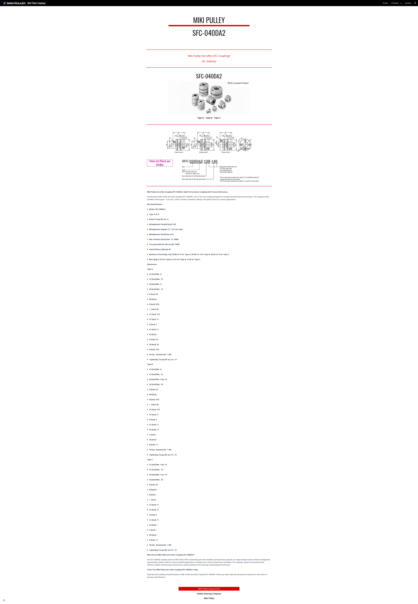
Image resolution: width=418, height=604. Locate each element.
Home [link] (385, 3)
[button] (415, 3)
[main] (209, 27)
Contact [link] (408, 3)
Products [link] (395, 3)
